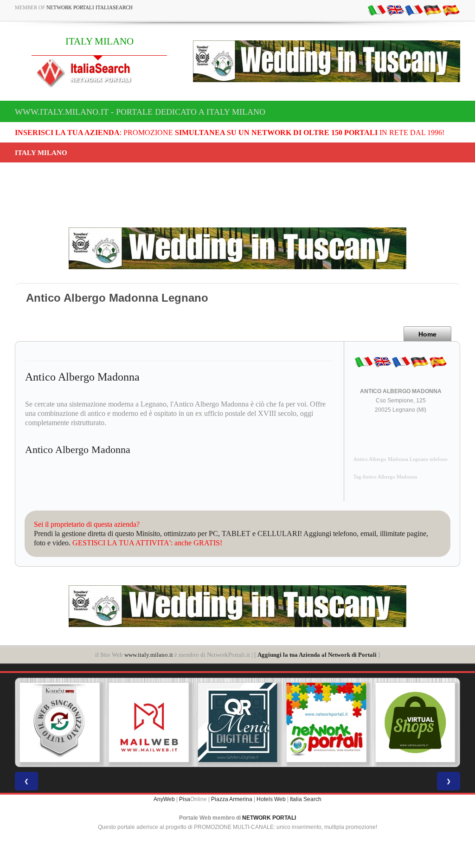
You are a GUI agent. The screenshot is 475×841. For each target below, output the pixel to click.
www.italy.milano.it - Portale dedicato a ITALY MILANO (140, 111)
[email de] (432, 10)
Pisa (184, 799)
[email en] (395, 10)
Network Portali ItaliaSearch (89, 7)
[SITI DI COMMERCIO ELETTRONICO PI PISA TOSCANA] (415, 723)
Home (427, 334)
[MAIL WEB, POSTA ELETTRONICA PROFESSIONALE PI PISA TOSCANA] (149, 723)
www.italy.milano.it (148, 654)
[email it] (376, 10)
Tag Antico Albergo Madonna (385, 476)
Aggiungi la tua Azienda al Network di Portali (317, 654)
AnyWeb (164, 799)
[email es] (451, 10)
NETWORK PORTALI (269, 818)
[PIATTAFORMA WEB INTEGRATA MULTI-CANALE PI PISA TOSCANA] (60, 723)
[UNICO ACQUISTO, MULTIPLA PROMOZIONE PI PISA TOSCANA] (326, 723)
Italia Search (305, 799)
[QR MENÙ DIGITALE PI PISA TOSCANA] (237, 723)
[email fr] (413, 10)
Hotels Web (271, 799)
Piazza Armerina (231, 799)
